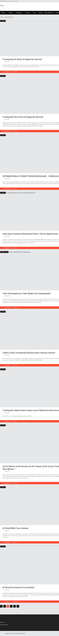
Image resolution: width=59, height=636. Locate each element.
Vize (6, 251)
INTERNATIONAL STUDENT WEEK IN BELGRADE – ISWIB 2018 (30, 176)
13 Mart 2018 (6, 61)
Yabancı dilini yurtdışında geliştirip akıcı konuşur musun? (29, 352)
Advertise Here (4, 624)
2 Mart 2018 (6, 119)
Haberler (3, 20)
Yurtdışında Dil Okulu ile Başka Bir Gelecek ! (22, 59)
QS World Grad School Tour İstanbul (18, 587)
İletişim (2, 622)
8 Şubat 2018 (6, 178)
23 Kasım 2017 (7, 295)
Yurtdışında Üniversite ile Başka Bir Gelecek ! (23, 117)
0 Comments (6, 71)
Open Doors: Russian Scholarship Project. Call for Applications (30, 233)
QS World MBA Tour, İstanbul (15, 528)
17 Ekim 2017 (7, 355)
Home (1, 17)
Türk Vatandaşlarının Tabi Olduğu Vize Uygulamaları (27, 293)
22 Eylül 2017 (7, 530)
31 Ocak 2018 (6, 236)
